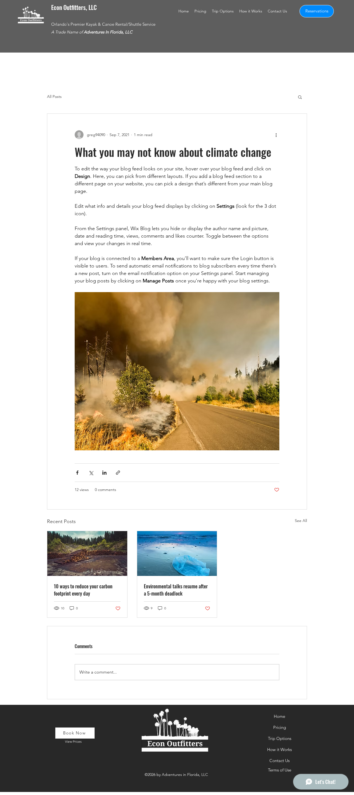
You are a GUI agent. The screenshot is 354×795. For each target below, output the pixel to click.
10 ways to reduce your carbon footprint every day (83, 590)
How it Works (279, 749)
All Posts (54, 96)
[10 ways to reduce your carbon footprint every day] (87, 553)
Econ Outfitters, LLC (74, 7)
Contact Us (279, 760)
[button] (200, 11)
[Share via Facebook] (77, 472)
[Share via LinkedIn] (104, 472)
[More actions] (276, 134)
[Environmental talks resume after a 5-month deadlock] (177, 553)
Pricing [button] (279, 727)
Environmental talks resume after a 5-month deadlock (176, 590)
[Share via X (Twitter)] (90, 472)
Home (279, 716)
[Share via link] (118, 472)
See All (301, 520)
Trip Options (279, 738)
